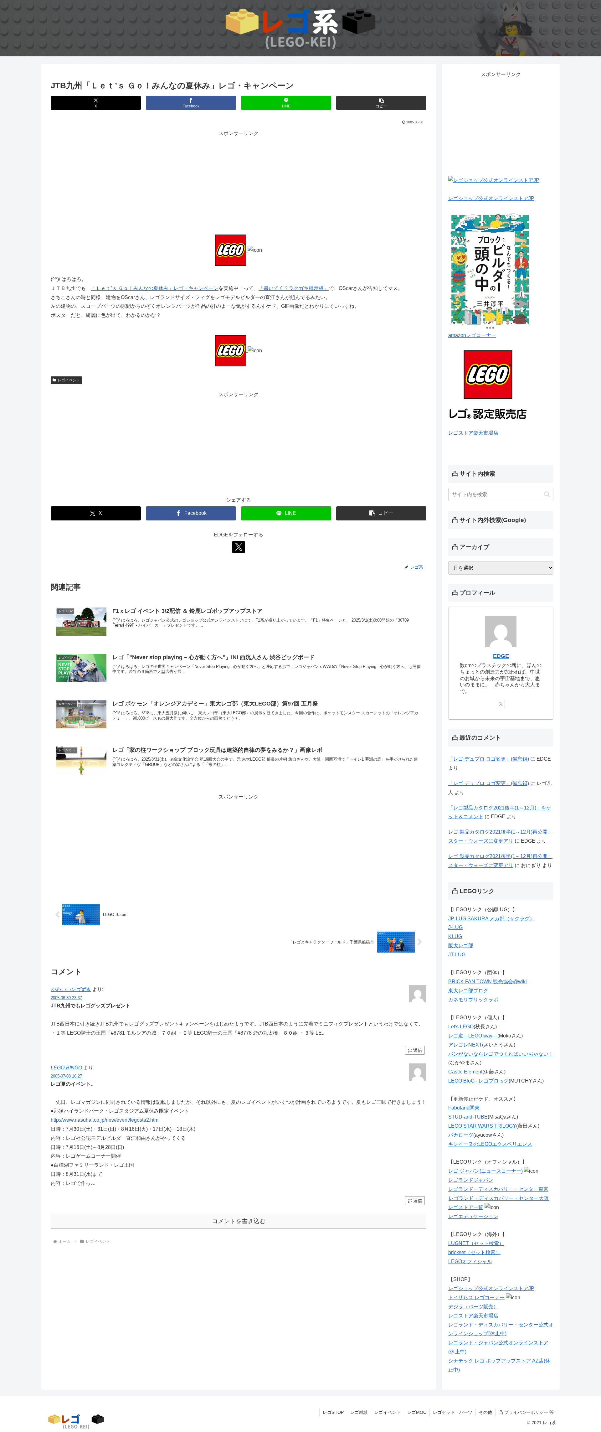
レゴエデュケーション (473, 1216)
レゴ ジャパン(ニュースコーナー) (485, 1171)
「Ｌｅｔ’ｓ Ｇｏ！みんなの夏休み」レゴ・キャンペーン (154, 288)
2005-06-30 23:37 (66, 997)
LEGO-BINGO (66, 1067)
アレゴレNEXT (465, 1044)
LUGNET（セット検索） (476, 1243)
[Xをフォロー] (238, 547)
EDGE (501, 656)
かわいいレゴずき (71, 989)
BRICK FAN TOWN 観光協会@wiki (487, 981)
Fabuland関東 (464, 1107)
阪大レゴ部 (460, 945)
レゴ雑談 (359, 1412)
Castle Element (465, 1071)
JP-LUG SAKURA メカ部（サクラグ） (491, 918)
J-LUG (455, 927)
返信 (417, 1050)
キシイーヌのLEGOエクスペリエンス (490, 1144)
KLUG (455, 936)
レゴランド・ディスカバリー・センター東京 (498, 1189)
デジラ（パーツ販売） (473, 1306)
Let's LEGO (461, 1026)
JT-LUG (456, 954)
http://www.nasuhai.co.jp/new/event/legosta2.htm (104, 1120)
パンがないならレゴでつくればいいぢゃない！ (500, 1054)
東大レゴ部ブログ (468, 990)
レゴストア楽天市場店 (473, 433)
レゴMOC (416, 1412)
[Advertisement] (238, 182)
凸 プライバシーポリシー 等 (526, 1412)
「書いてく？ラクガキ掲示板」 (294, 288)
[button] (381, 103)
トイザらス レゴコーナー (476, 1297)
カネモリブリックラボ (473, 999)
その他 (485, 1412)
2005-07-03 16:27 (66, 1076)
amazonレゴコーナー (472, 335)
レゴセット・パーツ (452, 1412)
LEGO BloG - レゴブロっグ (478, 1080)
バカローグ (460, 1135)
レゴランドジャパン (470, 1180)
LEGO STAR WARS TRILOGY (482, 1126)
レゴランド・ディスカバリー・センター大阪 (499, 1198)
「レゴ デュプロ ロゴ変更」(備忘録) (488, 759)
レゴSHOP (333, 1412)
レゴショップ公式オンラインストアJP (491, 198)
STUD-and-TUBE (468, 1116)
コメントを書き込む (238, 1221)
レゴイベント (69, 380)
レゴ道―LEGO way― (472, 1035)
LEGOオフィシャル (470, 1261)
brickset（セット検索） (474, 1252)
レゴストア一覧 (465, 1207)
